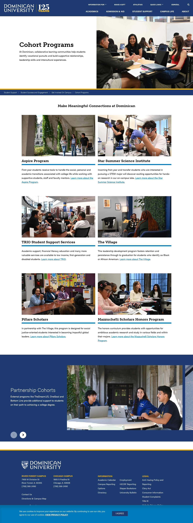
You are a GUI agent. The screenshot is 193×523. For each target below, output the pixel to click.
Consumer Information (152, 492)
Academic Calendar (107, 479)
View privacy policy (56, 514)
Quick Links (155, 4)
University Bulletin (128, 492)
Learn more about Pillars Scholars (48, 336)
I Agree (120, 513)
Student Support (142, 11)
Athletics (137, 4)
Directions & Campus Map (34, 498)
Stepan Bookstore (128, 488)
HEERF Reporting (128, 484)
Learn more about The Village (135, 259)
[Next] (23, 435)
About (185, 11)
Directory (102, 492)
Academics (92, 11)
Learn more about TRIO (53, 259)
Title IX (145, 500)
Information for (96, 4)
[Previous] (14, 435)
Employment (126, 479)
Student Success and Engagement (34, 92)
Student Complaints (151, 496)
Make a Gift (119, 4)
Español (175, 4)
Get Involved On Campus (61, 92)
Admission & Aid (115, 11)
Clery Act (146, 488)
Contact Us (27, 494)
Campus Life (167, 11)
